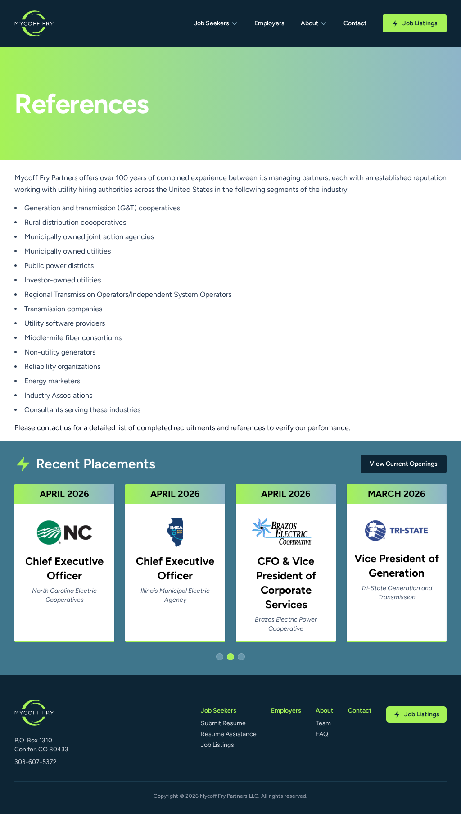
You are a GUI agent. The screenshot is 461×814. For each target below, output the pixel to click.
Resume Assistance (229, 734)
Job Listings (420, 23)
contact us (54, 427)
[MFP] (34, 23)
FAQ (322, 734)
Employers (269, 23)
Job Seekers (211, 23)
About (309, 23)
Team (323, 723)
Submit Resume (223, 723)
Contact (354, 23)
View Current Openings (404, 464)
